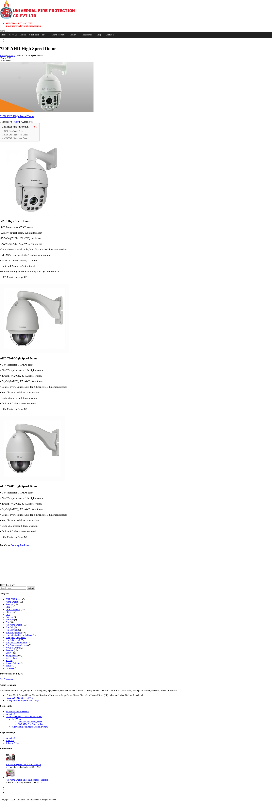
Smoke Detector (13, 663)
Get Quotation (6, 679)
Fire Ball (9, 627)
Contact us (110, 35)
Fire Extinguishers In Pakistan (19, 635)
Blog (99, 35)
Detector (9, 617)
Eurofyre (10, 619)
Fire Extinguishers (14, 632)
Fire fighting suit (13, 640)
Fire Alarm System (14, 625)
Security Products (20, 545)
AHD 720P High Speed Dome (16, 135)
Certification (34, 35)
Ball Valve (16, 719)
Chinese (9, 612)
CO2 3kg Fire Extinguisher (30, 721)
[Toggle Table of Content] (33, 127)
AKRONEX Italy (14, 599)
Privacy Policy (12, 743)
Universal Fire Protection (17, 711)
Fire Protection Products (16, 642)
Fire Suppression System (17, 645)
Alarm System (12, 602)
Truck (8, 665)
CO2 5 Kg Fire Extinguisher (30, 724)
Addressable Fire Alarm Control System (24, 716)
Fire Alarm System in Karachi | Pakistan (23, 764)
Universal (10, 668)
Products (10, 740)
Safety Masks (12, 655)
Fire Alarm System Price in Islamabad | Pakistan (27, 780)
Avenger (9, 604)
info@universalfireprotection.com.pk (23, 700)
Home (3, 35)
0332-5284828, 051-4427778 (19, 698)
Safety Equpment (57, 35)
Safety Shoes (11, 658)
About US (13, 35)
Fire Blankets (12, 630)
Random (9, 650)
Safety (8, 653)
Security (73, 35)
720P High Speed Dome (13, 131)
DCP (8, 614)
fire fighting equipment (16, 637)
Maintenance (87, 35)
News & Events (13, 648)
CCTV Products (13, 609)
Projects (23, 35)
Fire (43, 35)
